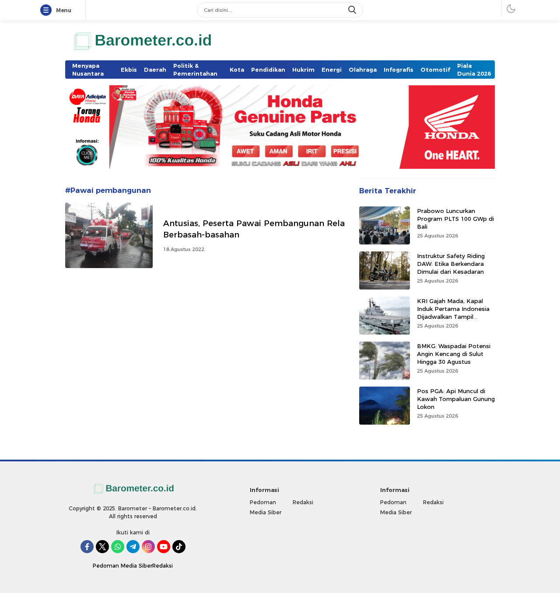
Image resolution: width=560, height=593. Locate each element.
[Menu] (47, 10)
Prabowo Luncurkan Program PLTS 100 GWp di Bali (455, 218)
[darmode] (511, 8)
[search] (353, 10)
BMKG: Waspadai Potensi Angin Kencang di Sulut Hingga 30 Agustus (453, 353)
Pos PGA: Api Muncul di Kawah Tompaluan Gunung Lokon (456, 398)
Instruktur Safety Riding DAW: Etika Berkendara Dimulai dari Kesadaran (451, 263)
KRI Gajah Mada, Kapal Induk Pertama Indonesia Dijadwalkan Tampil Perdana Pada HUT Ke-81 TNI (454, 316)
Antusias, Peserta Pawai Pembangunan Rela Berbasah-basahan (254, 229)
